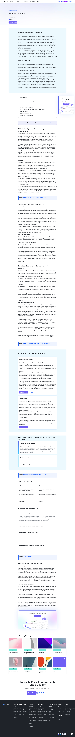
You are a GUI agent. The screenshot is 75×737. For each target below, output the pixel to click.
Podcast (59, 709)
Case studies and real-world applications (27, 107)
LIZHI (50, 711)
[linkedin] (60, 734)
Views (15, 709)
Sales (30, 728)
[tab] (37, 444)
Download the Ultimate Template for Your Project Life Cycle (35, 474)
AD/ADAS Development (33, 706)
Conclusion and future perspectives (26, 115)
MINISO (50, 706)
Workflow (15, 706)
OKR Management (32, 720)
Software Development (33, 708)
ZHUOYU (50, 715)
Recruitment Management (42, 720)
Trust (66, 706)
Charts (15, 714)
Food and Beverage (32, 715)
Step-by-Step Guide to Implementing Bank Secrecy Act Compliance (32, 109)
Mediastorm (51, 712)
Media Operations (32, 717)
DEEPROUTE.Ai (51, 717)
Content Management (42, 715)
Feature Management (42, 709)
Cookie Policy (67, 714)
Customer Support (61, 711)
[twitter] (65, 734)
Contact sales (66, 103)
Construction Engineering (42, 714)
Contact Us (70, 1)
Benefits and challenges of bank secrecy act (28, 105)
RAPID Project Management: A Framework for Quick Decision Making (36, 343)
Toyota (50, 720)
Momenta (50, 718)
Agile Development (32, 711)
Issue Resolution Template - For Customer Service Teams (34, 197)
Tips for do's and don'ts (24, 111)
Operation (31, 726)
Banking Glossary (19, 5)
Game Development (32, 709)
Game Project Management (43, 712)
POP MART (51, 709)
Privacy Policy (67, 711)
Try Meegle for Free (13, 22)
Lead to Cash (40, 717)
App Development (41, 708)
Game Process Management (43, 711)
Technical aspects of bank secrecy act (27, 103)
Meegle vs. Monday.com (23, 708)
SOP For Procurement (27, 556)
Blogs (59, 706)
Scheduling (16, 715)
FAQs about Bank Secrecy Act (25, 113)
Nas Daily (50, 708)
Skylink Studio (51, 714)
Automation (16, 711)
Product (30, 723)
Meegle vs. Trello (22, 714)
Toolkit (15, 712)
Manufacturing (40, 718)
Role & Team (16, 708)
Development (31, 725)
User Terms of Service (69, 709)
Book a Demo (43, 693)
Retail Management (32, 714)
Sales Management (32, 712)
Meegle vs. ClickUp (22, 709)
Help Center (60, 708)
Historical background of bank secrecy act (27, 101)
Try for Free (37, 616)
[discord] (58, 734)
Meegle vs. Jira (21, 706)
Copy (32, 392)
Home (10, 5)
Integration (15, 717)
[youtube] (63, 734)
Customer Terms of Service (70, 708)
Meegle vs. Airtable (22, 711)
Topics (13, 5)
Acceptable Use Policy (69, 712)
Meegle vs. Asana (22, 712)
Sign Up (59, 717)
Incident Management (33, 718)
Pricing (38, 1)
